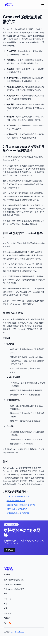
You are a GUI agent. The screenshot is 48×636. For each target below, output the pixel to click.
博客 (5, 603)
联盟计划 (7, 599)
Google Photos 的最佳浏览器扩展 (21, 505)
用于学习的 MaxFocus (13, 584)
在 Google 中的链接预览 (14, 589)
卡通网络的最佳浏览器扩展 (18, 513)
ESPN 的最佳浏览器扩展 (17, 509)
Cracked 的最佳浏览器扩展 (18, 496)
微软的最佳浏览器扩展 (16, 500)
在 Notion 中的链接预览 (14, 580)
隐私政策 (7, 613)
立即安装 (9, 550)
